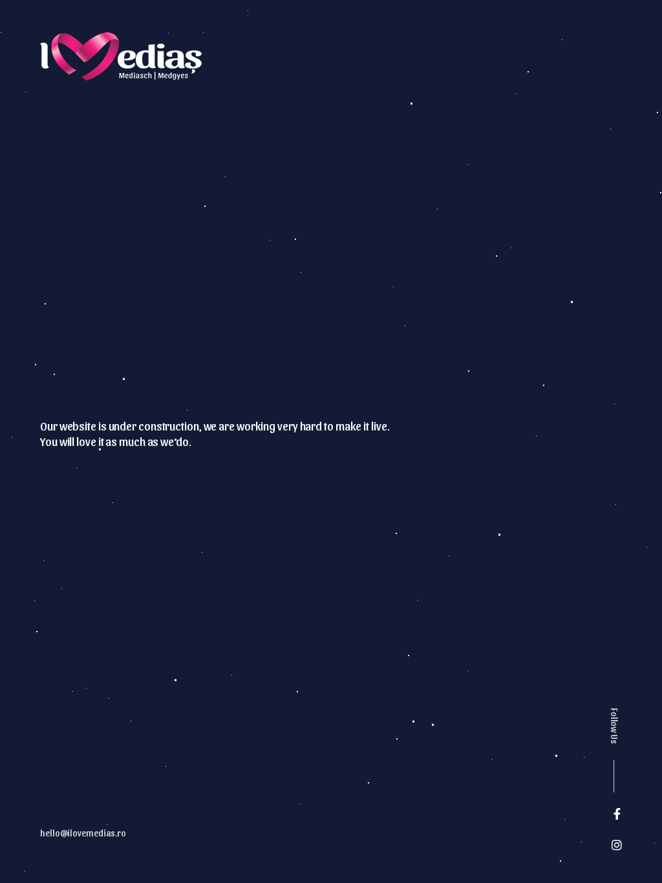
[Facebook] (617, 814)
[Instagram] (617, 845)
